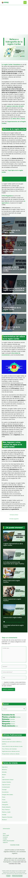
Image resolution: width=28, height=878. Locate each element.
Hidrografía (5, 804)
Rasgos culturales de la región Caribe (12, 250)
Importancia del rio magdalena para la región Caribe (14, 269)
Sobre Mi (5, 842)
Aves (3, 777)
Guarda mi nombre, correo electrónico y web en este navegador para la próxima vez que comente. (14, 683)
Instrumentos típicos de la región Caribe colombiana (13, 289)
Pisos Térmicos (6, 809)
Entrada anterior (14, 514)
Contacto (5, 837)
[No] (26, 873)
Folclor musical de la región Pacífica (12, 599)
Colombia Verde (8, 715)
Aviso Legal (6, 835)
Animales (5, 719)
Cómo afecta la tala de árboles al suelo (12, 746)
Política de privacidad (8, 840)
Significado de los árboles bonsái (10, 751)
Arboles (4, 774)
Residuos (4, 819)
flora (18, 118)
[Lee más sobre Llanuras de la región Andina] (14, 609)
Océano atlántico (6, 739)
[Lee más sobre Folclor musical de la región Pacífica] (14, 591)
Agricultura (5, 767)
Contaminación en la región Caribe (11, 231)
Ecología (4, 789)
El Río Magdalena (7, 195)
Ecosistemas (5, 792)
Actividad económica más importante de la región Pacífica (13, 562)
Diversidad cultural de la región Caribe (13, 626)
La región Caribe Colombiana (11, 64)
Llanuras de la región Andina (12, 617)
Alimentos (6, 721)
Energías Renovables (7, 794)
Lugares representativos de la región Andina (13, 544)
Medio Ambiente (8, 726)
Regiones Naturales (7, 817)
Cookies (5, 839)
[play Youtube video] (14, 367)
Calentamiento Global (7, 779)
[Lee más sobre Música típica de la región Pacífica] (14, 572)
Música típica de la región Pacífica (11, 581)
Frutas (3, 799)
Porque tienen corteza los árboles (11, 754)
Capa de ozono (6, 784)
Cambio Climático (6, 782)
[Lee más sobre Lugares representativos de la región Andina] (14, 535)
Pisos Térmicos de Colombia (9, 749)
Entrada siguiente (14, 518)
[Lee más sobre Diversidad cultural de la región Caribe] (14, 622)
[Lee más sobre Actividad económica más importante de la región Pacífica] (14, 554)
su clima (13, 118)
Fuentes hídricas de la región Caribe (12, 308)
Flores (3, 797)
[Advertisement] (14, 20)
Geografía (6, 724)
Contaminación (6, 787)
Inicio (4, 833)
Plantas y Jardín (8, 717)
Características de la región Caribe (11, 328)
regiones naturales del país (15, 106)
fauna (23, 118)
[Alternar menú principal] (25, 2)
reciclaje (4, 814)
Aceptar (8, 875)
